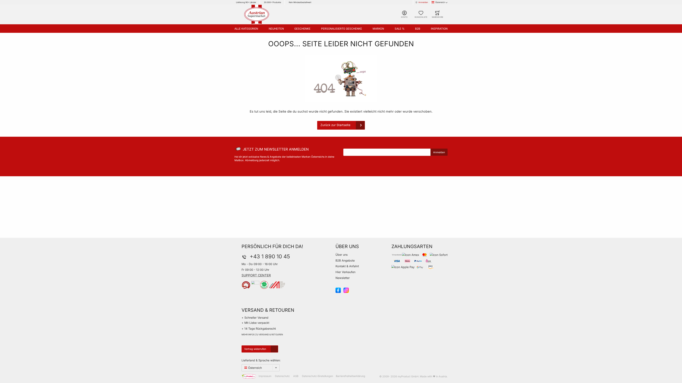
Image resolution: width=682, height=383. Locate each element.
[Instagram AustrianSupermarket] (346, 290)
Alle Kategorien (246, 28)
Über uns (341, 254)
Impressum (265, 376)
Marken (378, 28)
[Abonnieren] (439, 152)
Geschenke (302, 28)
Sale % (400, 28)
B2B (417, 28)
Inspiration (439, 28)
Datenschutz (282, 376)
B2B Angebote (345, 260)
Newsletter (342, 278)
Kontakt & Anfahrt (347, 266)
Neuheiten (276, 28)
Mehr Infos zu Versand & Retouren (262, 334)
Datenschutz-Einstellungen (317, 376)
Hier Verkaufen (345, 272)
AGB (295, 376)
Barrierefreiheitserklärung (350, 376)
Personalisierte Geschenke (341, 28)
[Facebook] (338, 290)
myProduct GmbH (408, 376)
